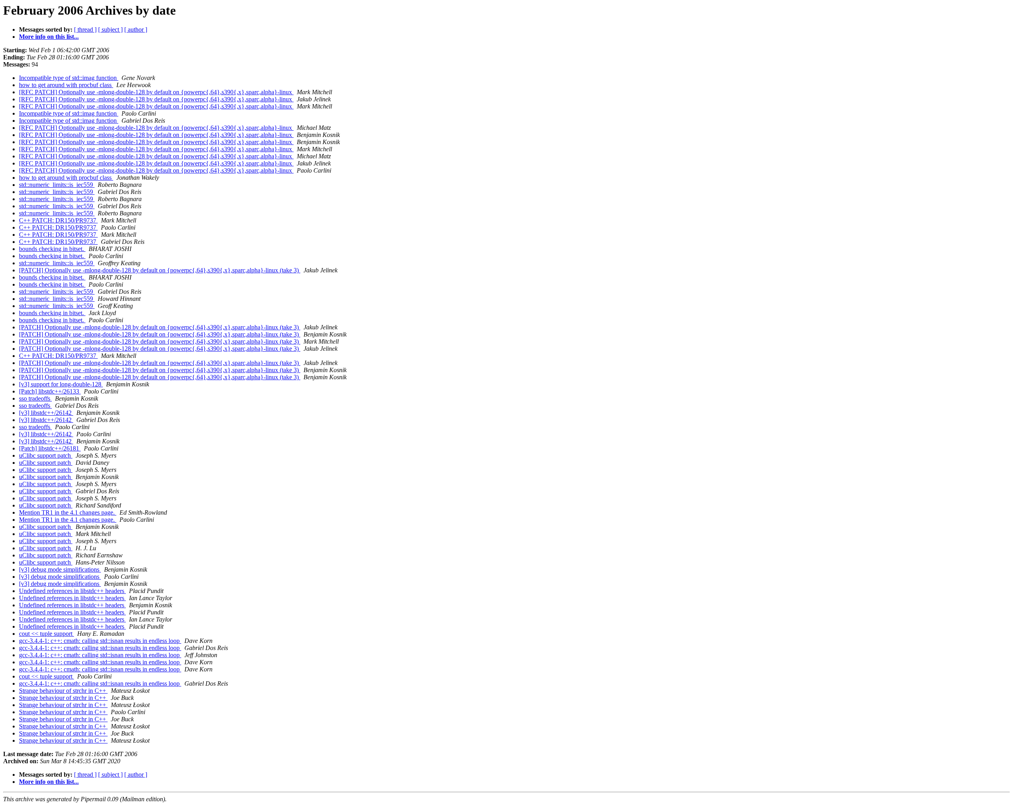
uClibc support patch (45, 455)
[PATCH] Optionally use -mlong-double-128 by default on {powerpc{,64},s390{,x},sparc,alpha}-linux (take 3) (159, 270)
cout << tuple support (46, 633)
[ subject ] (110, 29)
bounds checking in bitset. (52, 248)
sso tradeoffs (35, 398)
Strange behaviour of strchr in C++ (63, 690)
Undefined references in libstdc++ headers (72, 590)
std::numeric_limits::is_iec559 (57, 184)
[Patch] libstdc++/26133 (50, 391)
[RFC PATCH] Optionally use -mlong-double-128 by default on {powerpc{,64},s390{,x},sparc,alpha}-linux (156, 92)
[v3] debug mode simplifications (60, 569)
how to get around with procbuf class (66, 85)
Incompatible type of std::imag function (68, 77)
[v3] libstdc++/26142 (46, 412)
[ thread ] (85, 29)
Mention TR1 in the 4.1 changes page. (67, 512)
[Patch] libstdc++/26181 (50, 448)
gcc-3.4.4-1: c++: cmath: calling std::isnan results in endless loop (100, 640)
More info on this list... (49, 36)
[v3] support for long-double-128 (61, 384)
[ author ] (135, 29)
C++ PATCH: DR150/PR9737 (58, 220)
